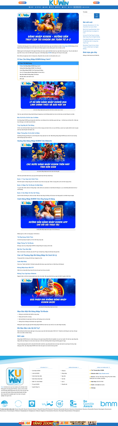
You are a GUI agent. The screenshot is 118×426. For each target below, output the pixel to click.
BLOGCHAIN (86, 7)
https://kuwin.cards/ (104, 373)
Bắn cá (58, 7)
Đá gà (65, 7)
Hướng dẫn (78, 7)
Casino (46, 7)
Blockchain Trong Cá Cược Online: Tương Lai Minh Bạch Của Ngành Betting (91, 47)
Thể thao (39, 7)
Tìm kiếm (85, 12)
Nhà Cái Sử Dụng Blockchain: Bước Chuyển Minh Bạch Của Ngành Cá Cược (91, 31)
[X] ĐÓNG (21, 423)
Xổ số (71, 7)
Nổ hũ (52, 7)
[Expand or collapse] (77, 63)
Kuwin (31, 7)
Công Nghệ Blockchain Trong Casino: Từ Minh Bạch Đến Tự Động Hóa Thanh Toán (91, 41)
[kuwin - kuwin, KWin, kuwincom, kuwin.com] (59, 2)
